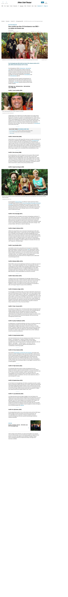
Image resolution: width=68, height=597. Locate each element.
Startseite (2, 21)
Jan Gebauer (11, 30)
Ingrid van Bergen (18, 201)
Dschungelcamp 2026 (19, 21)
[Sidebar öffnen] (2, 6)
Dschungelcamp (37, 123)
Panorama (7, 21)
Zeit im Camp (16, 82)
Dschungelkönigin (13, 75)
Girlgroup (22, 405)
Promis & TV (13, 21)
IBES (29, 249)
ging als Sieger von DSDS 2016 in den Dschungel (23, 352)
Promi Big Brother (35, 140)
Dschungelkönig (27, 74)
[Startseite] (25, 2)
